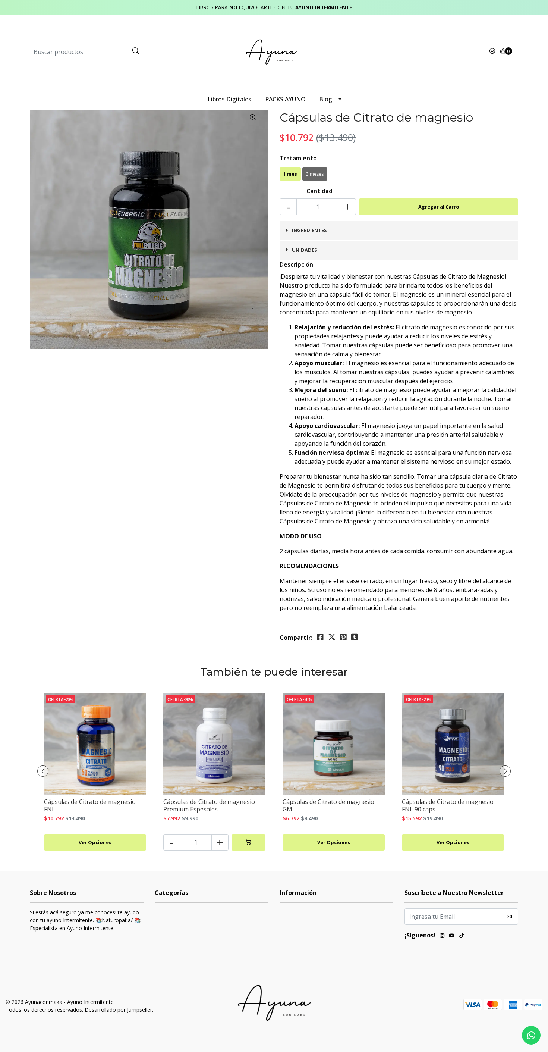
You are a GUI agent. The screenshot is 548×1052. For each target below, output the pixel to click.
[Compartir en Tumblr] (354, 637)
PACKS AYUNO (285, 99)
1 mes (290, 174)
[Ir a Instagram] (442, 936)
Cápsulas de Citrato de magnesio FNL (90, 805)
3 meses (315, 174)
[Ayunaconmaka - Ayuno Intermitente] (274, 51)
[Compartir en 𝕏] (332, 637)
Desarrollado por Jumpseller (118, 1009)
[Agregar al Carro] (248, 842)
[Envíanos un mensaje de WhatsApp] (531, 1035)
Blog (325, 99)
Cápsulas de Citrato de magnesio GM (328, 805)
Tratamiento (298, 158)
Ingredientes (309, 230)
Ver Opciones (95, 842)
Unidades (304, 250)
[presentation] (42, 771)
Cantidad (319, 191)
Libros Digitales (229, 99)
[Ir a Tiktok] (461, 936)
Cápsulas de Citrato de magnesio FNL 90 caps (448, 805)
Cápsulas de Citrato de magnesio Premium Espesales (209, 805)
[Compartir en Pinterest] (343, 637)
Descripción (296, 264)
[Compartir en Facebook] (320, 637)
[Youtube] (452, 936)
